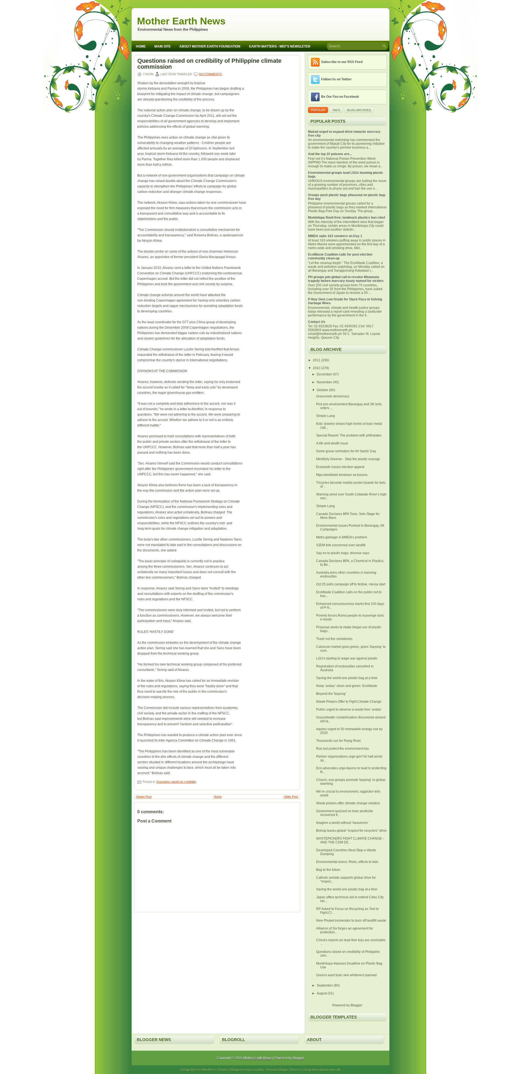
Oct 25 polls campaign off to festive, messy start (350, 584)
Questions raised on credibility (176, 781)
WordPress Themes (215, 1069)
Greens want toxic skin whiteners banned (346, 975)
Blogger (356, 1005)
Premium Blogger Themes (283, 1069)
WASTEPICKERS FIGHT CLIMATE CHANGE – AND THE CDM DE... (350, 840)
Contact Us (316, 322)
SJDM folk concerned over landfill (341, 545)
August (322, 993)
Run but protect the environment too (342, 748)
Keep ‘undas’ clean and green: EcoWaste (346, 686)
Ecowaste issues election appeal (340, 467)
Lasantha (257, 1069)
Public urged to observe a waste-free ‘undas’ (349, 709)
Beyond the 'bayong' (331, 694)
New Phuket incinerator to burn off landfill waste (351, 920)
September (325, 985)
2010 (317, 368)
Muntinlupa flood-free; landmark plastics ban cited (346, 217)
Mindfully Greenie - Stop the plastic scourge (348, 459)
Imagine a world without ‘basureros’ (342, 823)
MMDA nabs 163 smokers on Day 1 (335, 236)
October (323, 390)
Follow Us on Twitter (336, 79)
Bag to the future (328, 870)
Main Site (162, 46)
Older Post (291, 796)
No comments (210, 74)
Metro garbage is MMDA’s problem (341, 537)
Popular (318, 110)
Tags (336, 110)
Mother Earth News (181, 21)
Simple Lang (325, 416)
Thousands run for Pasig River (338, 741)
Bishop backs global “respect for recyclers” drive (351, 831)
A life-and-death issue (332, 443)
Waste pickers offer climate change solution (348, 803)
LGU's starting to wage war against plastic (346, 658)
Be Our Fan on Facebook (340, 97)
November (325, 382)
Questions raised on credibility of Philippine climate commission (209, 64)
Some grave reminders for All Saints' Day (346, 451)
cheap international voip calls (322, 1069)
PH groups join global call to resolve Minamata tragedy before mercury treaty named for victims (346, 279)
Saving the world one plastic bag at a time (346, 678)
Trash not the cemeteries (334, 639)
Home (141, 46)
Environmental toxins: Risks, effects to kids (347, 862)
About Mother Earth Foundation (209, 46)
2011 (317, 360)
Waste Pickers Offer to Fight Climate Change (349, 702)
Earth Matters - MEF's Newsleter (279, 46)
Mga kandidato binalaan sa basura (341, 475)
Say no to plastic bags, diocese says (342, 553)
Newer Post (144, 796)
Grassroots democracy (332, 396)
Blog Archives (359, 110)
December (325, 374)
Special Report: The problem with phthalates (349, 435)
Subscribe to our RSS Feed (342, 62)
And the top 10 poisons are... (330, 154)
